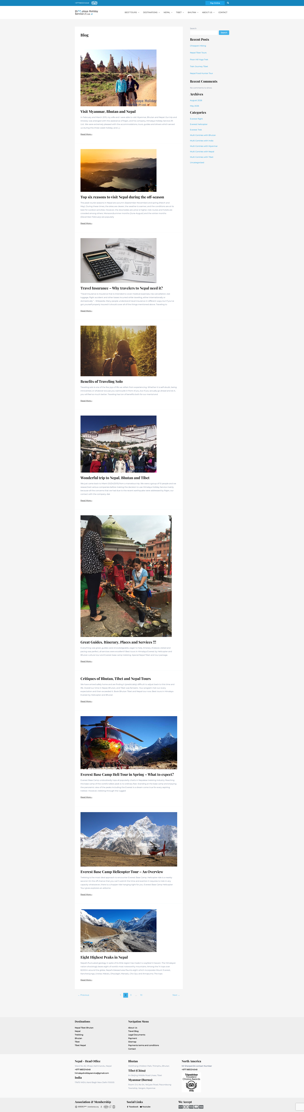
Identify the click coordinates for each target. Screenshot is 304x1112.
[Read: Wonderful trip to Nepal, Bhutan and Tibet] (119, 444)
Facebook (133, 1107)
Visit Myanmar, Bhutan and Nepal (108, 111)
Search (193, 28)
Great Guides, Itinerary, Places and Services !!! (118, 642)
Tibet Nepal (80, 1045)
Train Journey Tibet (199, 66)
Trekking (79, 1035)
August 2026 (196, 100)
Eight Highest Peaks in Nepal (104, 957)
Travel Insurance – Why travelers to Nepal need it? (122, 288)
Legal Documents (136, 1035)
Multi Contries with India (201, 141)
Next (176, 995)
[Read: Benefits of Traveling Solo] (119, 351)
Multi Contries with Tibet (201, 157)
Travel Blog (133, 1031)
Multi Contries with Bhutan (203, 135)
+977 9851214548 (82, 1069)
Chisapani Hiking (198, 46)
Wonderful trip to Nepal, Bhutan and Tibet (115, 477)
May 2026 (194, 106)
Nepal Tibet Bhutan (84, 1028)
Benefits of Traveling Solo (102, 381)
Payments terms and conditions (143, 1045)
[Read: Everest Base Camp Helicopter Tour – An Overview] (129, 839)
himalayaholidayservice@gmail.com (92, 1073)
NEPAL (167, 12)
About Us (207, 12)
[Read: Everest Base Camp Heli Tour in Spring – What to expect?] (129, 742)
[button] (215, 3)
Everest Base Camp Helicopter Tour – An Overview (122, 871)
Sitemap (132, 1042)
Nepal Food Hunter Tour (201, 73)
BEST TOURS (131, 12)
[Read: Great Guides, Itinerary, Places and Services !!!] (126, 576)
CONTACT (222, 12)
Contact (132, 1049)
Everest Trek (196, 130)
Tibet (77, 1042)
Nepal (77, 1031)
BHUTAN (192, 12)
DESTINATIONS (150, 12)
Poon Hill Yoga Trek (199, 59)
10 (141, 995)
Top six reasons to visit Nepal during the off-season (122, 197)
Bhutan (78, 1038)
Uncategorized (197, 162)
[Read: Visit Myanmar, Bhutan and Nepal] (119, 78)
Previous (83, 995)
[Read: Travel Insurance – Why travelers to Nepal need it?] (119, 260)
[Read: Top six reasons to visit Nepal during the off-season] (119, 170)
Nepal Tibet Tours (198, 53)
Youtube (146, 1107)
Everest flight (196, 119)
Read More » (86, 134)
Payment (132, 1038)
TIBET (179, 12)
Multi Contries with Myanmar (204, 146)
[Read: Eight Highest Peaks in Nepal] (119, 930)
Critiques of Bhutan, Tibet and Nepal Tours (116, 678)
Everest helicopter (198, 124)
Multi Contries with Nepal (202, 151)
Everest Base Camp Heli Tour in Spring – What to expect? (127, 774)
